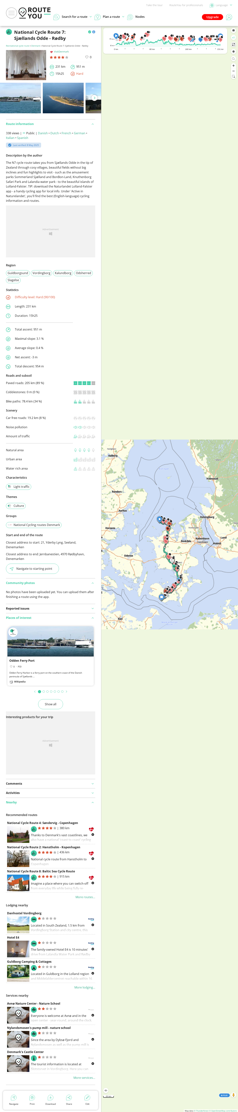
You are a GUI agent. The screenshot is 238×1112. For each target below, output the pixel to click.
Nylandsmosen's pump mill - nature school (39, 1028)
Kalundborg (63, 273)
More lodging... (84, 987)
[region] (169, 569)
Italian (10, 138)
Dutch (54, 133)
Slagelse (13, 280)
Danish (43, 133)
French (66, 133)
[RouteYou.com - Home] (35, 13)
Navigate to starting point (34, 569)
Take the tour (154, 5)
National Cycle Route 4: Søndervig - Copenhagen (42, 823)
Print (32, 1104)
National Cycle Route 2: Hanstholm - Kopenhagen (43, 847)
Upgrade (212, 17)
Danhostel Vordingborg (24, 913)
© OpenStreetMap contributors (223, 1110)
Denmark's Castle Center (25, 1052)
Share (69, 1104)
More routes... (85, 897)
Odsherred (83, 273)
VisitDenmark (61, 51)
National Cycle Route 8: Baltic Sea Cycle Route (41, 871)
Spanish (22, 138)
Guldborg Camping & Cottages (29, 962)
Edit (87, 1104)
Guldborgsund (18, 273)
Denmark (35, 45)
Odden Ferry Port (22, 661)
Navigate (13, 1104)
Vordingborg (41, 273)
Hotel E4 (13, 937)
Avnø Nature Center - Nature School (33, 1003)
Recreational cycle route (17, 45)
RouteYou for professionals (186, 5)
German (79, 133)
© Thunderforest (201, 1110)
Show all (50, 704)
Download (50, 1104)
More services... (84, 1078)
